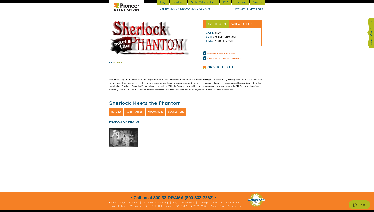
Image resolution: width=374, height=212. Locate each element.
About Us (217, 202)
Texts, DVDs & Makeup (155, 202)
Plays (122, 202)
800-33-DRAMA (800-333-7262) (190, 8)
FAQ (174, 202)
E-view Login (255, 8)
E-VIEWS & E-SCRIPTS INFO (221, 53)
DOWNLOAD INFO (224, 58)
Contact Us (232, 202)
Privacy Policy (117, 206)
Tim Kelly (118, 62)
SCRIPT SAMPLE (134, 112)
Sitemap (203, 202)
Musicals (134, 202)
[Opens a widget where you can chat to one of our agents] (359, 205)
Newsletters (188, 202)
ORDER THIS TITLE (222, 67)
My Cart (240, 8)
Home (112, 202)
